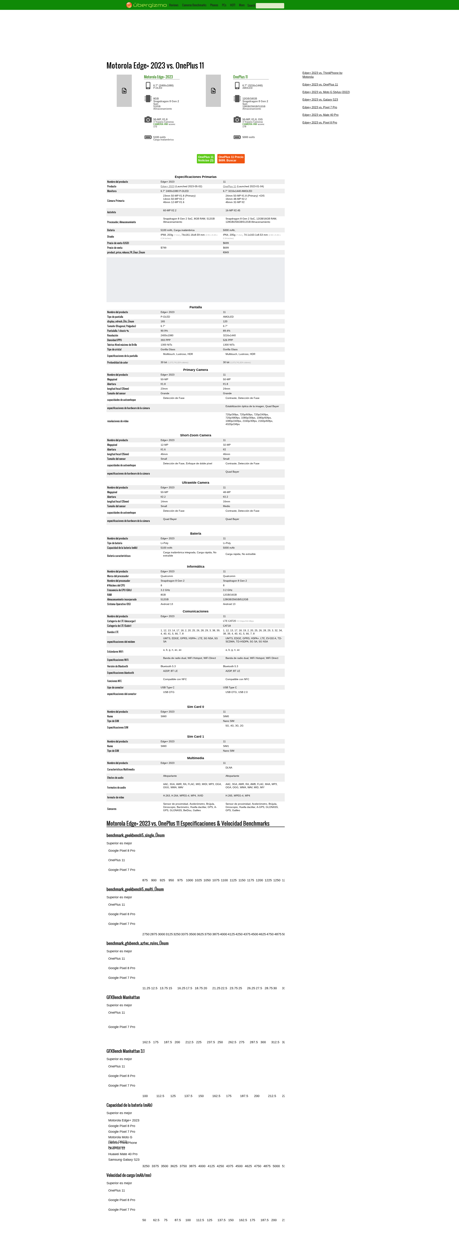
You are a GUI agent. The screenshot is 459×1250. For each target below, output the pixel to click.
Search (251, 5)
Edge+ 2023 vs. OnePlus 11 (320, 84)
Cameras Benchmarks (194, 5)
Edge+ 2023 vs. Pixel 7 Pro (319, 107)
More (242, 5)
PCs (224, 5)
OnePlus (239, 76)
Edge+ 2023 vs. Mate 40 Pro (320, 114)
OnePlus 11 (229, 186)
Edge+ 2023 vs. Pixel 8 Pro (319, 122)
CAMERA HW (160, 124)
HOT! (232, 5)
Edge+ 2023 (165, 76)
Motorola (150, 76)
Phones (214, 5)
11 (246, 76)
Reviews (173, 5)
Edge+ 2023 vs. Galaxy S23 (320, 99)
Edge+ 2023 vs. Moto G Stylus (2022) (326, 92)
